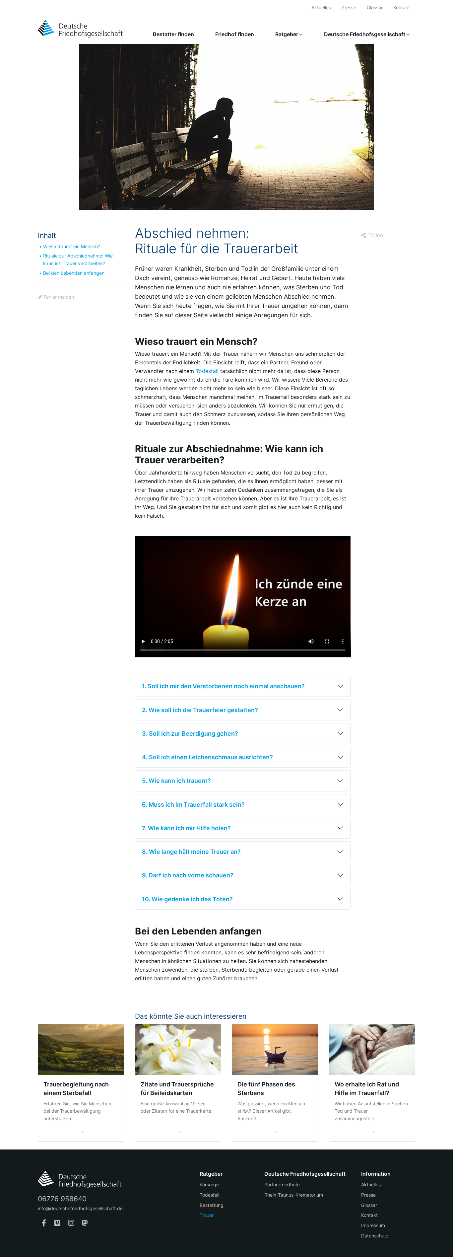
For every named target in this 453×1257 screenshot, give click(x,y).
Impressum (373, 1225)
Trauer (207, 1215)
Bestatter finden (173, 34)
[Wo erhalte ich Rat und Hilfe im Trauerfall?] (372, 1049)
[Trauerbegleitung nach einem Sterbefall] (81, 1049)
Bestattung (212, 1205)
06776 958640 (62, 1199)
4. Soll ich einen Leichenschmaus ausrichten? (207, 757)
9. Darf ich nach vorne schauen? (187, 875)
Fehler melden (59, 297)
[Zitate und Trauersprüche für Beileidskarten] (178, 1049)
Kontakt (401, 7)
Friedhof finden (234, 34)
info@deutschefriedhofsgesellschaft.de (80, 1208)
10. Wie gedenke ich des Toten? (187, 899)
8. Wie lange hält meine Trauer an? (191, 851)
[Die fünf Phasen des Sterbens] (275, 1049)
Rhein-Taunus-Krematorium (293, 1195)
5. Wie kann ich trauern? (176, 780)
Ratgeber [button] (286, 34)
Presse (349, 7)
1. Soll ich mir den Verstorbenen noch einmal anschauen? (223, 686)
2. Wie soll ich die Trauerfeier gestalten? (200, 709)
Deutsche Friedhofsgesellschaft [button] (364, 34)
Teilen (375, 235)
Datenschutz (375, 1235)
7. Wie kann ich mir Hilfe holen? (186, 828)
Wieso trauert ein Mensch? (71, 246)
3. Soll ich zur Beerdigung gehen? (190, 733)
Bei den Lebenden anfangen (73, 273)
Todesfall (207, 371)
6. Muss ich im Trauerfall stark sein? (193, 804)
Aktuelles (321, 7)
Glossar (375, 7)
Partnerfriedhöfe (282, 1184)
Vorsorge (209, 1184)
